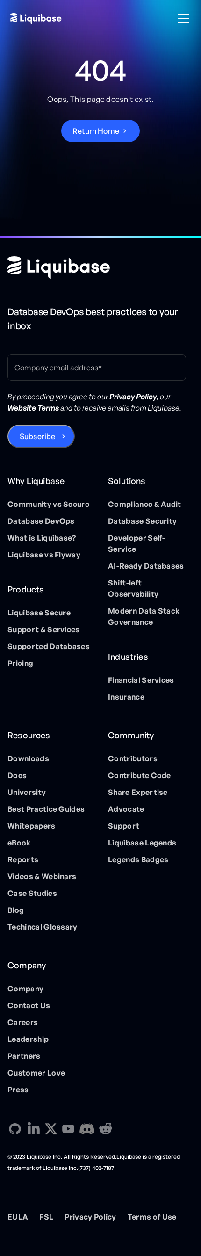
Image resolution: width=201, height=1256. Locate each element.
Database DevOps (41, 521)
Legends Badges (138, 859)
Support (123, 825)
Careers (22, 1022)
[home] (36, 19)
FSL (46, 1216)
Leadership (28, 1039)
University (26, 792)
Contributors (133, 758)
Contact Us (28, 1005)
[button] (181, 18)
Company (25, 988)
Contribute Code (139, 775)
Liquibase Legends (142, 842)
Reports (22, 859)
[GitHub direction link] (14, 1128)
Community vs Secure (48, 504)
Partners (24, 1056)
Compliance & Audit (144, 504)
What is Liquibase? (41, 537)
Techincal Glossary (42, 926)
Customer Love (36, 1072)
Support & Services (43, 629)
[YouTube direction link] (68, 1128)
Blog (15, 910)
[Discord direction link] (86, 1128)
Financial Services (141, 680)
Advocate (126, 809)
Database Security (142, 521)
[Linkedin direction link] (33, 1128)
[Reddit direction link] (105, 1128)
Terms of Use (152, 1216)
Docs (17, 775)
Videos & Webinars (41, 876)
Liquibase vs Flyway (43, 554)
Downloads (28, 758)
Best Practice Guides (46, 809)
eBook (19, 842)
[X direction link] (51, 1128)
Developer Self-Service (136, 543)
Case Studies (32, 893)
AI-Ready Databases (146, 565)
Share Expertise (138, 792)
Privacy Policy (90, 1216)
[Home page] (58, 267)
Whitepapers (31, 825)
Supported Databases (48, 646)
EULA (17, 1216)
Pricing (20, 663)
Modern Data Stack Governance (143, 616)
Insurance (126, 696)
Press (18, 1089)
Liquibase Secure (39, 612)
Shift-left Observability (133, 588)
